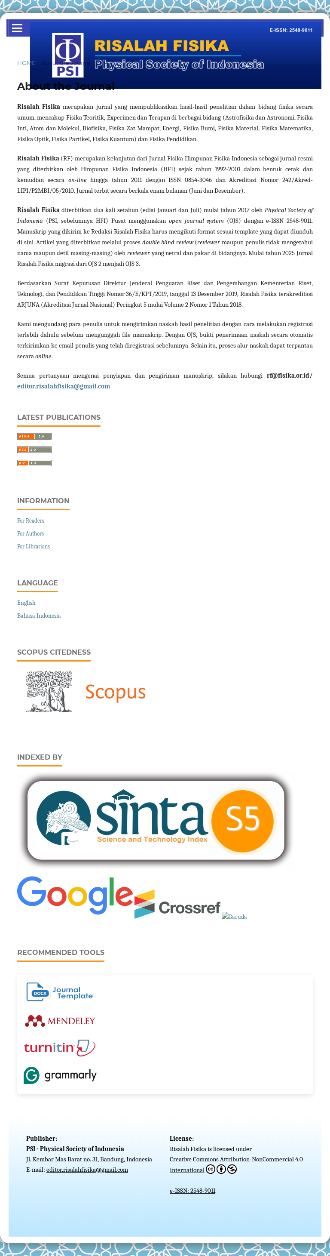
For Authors (30, 533)
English (26, 602)
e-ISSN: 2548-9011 (192, 1190)
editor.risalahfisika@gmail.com (63, 386)
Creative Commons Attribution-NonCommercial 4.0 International (236, 1164)
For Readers (30, 520)
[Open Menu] (17, 28)
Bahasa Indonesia (39, 615)
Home (26, 62)
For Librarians (33, 546)
